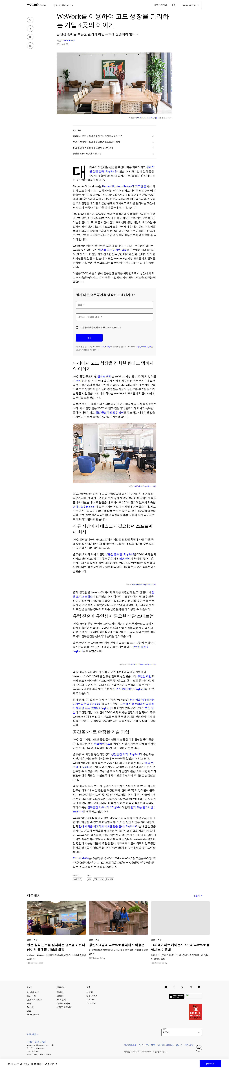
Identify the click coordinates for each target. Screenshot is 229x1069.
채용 (29, 1003)
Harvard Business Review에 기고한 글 (124, 186)
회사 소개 (31, 996)
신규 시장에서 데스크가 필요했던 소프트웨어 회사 (96, 142)
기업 (89, 879)
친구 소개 (61, 999)
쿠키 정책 (150, 1045)
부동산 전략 (98, 879)
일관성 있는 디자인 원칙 (112, 250)
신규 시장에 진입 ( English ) (129, 689)
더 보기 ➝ (197, 896)
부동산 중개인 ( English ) (119, 554)
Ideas (43, 5)
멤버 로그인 (92, 996)
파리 (78, 380)
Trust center (33, 1014)
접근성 (179, 1045)
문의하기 (210, 1064)
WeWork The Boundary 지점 (147, 118)
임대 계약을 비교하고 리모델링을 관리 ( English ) (107, 826)
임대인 (60, 996)
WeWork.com (190, 5)
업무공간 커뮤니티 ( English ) (104, 807)
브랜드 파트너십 (64, 1007)
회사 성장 (109, 879)
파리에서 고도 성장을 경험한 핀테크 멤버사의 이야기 (98, 136)
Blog (29, 1011)
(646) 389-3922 (36, 1042)
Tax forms (91, 1003)
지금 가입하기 (160, 5)
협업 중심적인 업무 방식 (109, 412)
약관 (141, 1045)
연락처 (89, 992)
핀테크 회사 (104, 376)
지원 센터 (90, 999)
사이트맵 (189, 1045)
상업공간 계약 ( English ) (125, 754)
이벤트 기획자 (63, 1003)
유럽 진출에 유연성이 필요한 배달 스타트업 (93, 147)
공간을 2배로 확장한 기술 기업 (87, 153)
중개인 (60, 992)
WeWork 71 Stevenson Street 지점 (143, 664)
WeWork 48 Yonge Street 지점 (145, 486)
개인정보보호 (130, 1045)
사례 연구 (77, 879)
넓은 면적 (125, 558)
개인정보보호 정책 (143, 347)
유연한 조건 (144, 676)
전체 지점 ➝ (32, 1034)
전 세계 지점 (33, 992)
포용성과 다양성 (34, 999)
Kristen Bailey (67, 40)
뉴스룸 (30, 1007)
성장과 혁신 (32, 940)
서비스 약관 (106, 347)
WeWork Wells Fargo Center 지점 (144, 584)
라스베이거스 (102, 743)
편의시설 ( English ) (84, 506)
